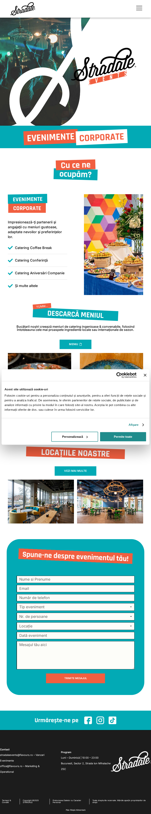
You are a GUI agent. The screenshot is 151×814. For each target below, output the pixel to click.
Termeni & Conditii (6, 801)
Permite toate (123, 436)
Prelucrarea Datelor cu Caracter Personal (67, 801)
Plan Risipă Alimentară (75, 810)
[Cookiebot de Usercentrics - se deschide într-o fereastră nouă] (119, 375)
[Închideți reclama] (145, 375)
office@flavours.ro (11, 766)
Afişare (134, 424)
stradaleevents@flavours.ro (16, 755)
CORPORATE (27, 208)
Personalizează (72, 436)
